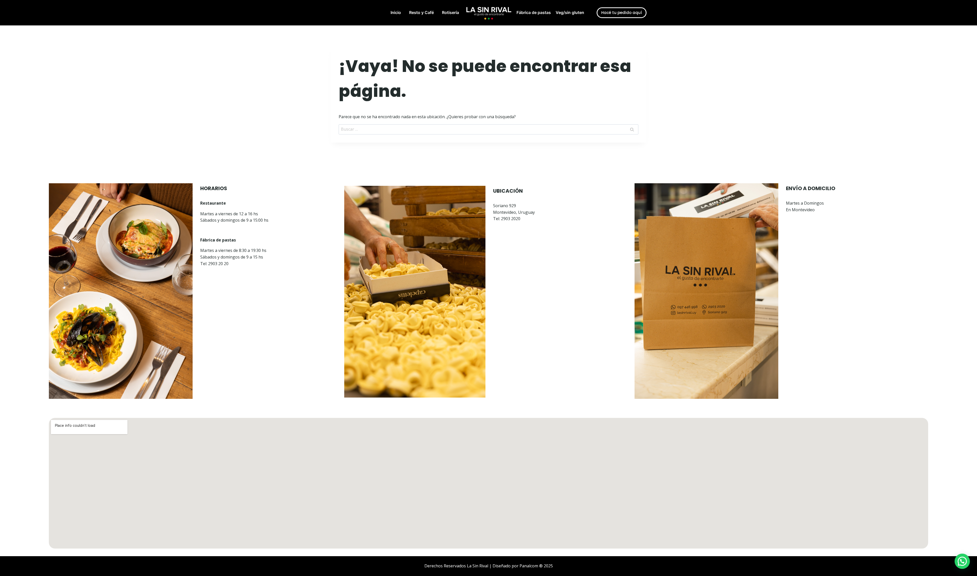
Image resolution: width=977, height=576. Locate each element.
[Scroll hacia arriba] (17, 545)
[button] (962, 561)
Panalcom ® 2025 (536, 566)
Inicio (396, 12)
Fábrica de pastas (533, 12)
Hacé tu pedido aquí (621, 12)
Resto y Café (421, 12)
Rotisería (450, 12)
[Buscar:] (488, 129)
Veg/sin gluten (570, 12)
